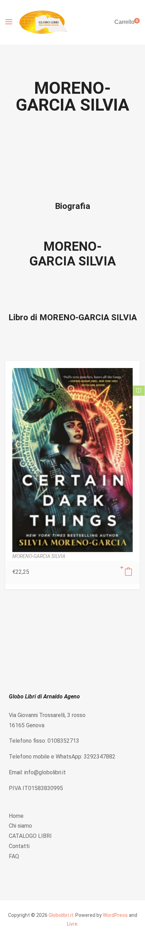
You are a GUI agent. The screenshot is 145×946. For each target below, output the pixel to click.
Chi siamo (20, 825)
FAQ (14, 856)
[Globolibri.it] (43, 22)
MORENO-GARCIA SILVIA (72, 254)
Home (16, 816)
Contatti (19, 846)
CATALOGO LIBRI (30, 836)
